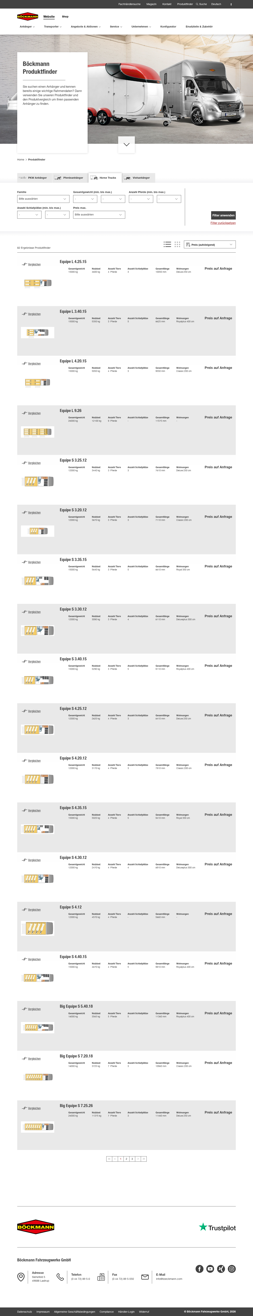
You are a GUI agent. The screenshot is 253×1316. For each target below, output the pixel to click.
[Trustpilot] (217, 1226)
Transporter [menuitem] (51, 27)
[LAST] (144, 1158)
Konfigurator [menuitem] (168, 27)
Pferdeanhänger (73, 178)
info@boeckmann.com (169, 1279)
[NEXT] (138, 1158)
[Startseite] (27, 16)
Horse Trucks (108, 178)
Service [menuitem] (114, 27)
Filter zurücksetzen (223, 223)
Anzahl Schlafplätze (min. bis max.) (39, 208)
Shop (65, 17)
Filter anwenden (223, 215)
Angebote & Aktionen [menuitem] (84, 27)
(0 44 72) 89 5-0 (80, 1279)
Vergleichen (34, 264)
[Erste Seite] (109, 1158)
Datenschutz (24, 1312)
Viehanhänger (141, 178)
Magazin (152, 4)
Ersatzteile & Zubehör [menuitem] (199, 27)
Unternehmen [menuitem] (140, 27)
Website (49, 17)
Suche (203, 4)
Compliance (107, 1312)
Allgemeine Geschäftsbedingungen (74, 1312)
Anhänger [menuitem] (26, 27)
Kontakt (166, 4)
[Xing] (221, 1269)
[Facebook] (200, 1269)
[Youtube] (210, 1269)
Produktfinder (185, 4)
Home (20, 160)
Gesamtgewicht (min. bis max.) (92, 192)
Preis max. (79, 208)
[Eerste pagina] (115, 1158)
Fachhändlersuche (130, 4)
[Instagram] (232, 1269)
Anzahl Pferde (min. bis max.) (147, 192)
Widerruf (144, 1312)
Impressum (43, 1312)
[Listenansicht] (167, 244)
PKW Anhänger (37, 178)
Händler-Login (126, 1312)
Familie (21, 192)
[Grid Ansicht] (177, 244)
